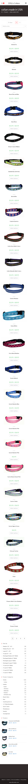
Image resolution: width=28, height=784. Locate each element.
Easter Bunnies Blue (14, 404)
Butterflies (14, 196)
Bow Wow (14, 121)
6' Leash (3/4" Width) (8, 670)
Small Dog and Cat (7, 701)
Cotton (5, 682)
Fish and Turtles (14, 551)
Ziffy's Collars (14, 3)
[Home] (1, 12)
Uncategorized (6, 713)
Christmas (6, 688)
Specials (5, 711)
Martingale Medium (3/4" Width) (10, 656)
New (4, 699)
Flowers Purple (14, 626)
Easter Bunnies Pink (14, 428)
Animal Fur (14, 44)
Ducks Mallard (14, 378)
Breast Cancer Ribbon (14, 146)
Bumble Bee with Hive (14, 171)
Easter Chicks (14, 501)
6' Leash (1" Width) (7, 672)
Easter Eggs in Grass (14, 526)
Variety (14, 42)
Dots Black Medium (14, 353)
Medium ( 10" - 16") (7, 646)
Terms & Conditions (15, 779)
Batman (14, 69)
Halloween (6, 690)
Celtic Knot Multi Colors (14, 246)
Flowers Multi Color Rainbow (14, 601)
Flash (14, 576)
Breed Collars (6, 697)
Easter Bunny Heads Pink (14, 476)
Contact (8, 779)
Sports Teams (6, 706)
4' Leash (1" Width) (7, 667)
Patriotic (6, 692)
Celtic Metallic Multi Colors (14, 271)
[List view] (20, 22)
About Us (3, 779)
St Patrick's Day (7, 694)
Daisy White (14, 326)
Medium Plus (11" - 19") (8, 648)
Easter (14, 402)
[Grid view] (16, 22)
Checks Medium (14, 298)
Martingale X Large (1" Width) (9, 663)
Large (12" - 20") (7, 651)
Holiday (5, 684)
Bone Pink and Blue (14, 94)
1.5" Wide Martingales (8, 704)
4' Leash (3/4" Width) (8, 665)
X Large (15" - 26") (7, 653)
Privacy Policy (23, 779)
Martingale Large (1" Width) (9, 660)
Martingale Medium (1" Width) (10, 658)
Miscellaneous (6, 709)
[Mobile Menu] (26, 3)
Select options (14, 51)
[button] (22, 32)
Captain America (14, 221)
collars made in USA (14, 12)
